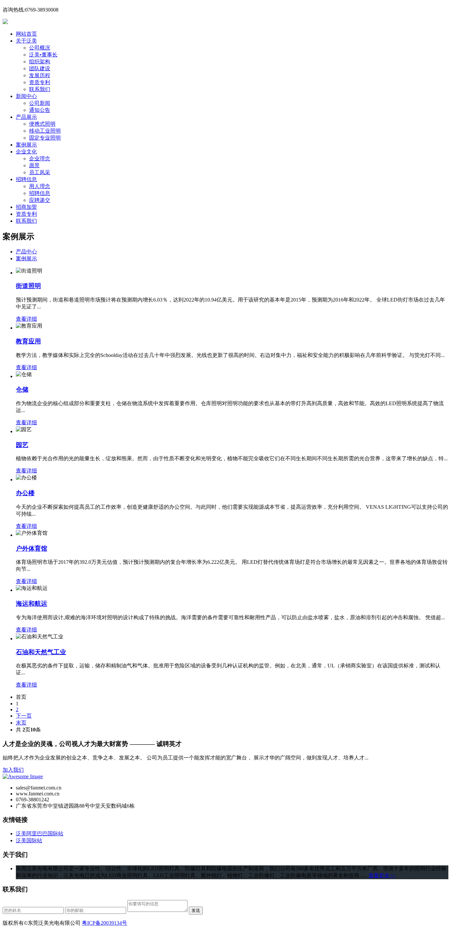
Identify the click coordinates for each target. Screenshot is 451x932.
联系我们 (39, 89)
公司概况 (39, 47)
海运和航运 (31, 603)
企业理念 (39, 158)
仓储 (22, 389)
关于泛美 (26, 41)
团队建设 (39, 68)
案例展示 (26, 144)
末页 (21, 722)
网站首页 (26, 34)
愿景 (34, 165)
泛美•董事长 (43, 54)
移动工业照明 (45, 131)
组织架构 (39, 61)
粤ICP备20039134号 (104, 923)
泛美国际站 (29, 840)
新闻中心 (26, 96)
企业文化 (26, 151)
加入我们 (13, 770)
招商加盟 (26, 207)
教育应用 (28, 341)
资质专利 (39, 82)
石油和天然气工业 (41, 652)
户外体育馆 (31, 548)
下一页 (24, 716)
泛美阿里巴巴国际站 (39, 833)
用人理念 (39, 186)
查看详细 (26, 319)
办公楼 (25, 493)
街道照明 (28, 285)
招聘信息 (26, 179)
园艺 (22, 444)
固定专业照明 (45, 138)
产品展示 (26, 117)
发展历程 (39, 75)
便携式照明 (42, 124)
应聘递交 (39, 200)
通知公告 (39, 110)
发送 (195, 910)
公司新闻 (39, 103)
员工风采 (39, 172)
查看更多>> (382, 875)
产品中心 (26, 251)
